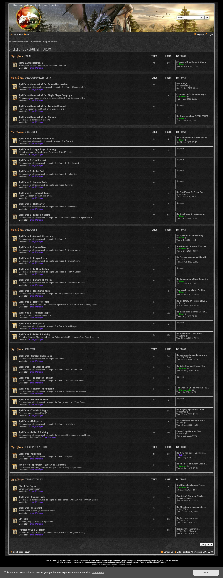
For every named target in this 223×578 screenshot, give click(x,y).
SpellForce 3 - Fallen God (31, 171)
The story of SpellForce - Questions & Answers (42, 464)
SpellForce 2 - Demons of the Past (36, 280)
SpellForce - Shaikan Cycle (32, 497)
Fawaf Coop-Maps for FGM (188, 431)
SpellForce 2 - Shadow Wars (32, 247)
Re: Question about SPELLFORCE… (193, 116)
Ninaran (182, 194)
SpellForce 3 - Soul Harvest (32, 160)
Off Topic (23, 518)
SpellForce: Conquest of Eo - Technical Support (42, 106)
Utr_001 (182, 509)
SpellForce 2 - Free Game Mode (34, 290)
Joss (181, 423)
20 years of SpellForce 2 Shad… (191, 62)
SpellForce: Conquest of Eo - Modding (37, 117)
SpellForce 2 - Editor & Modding (34, 334)
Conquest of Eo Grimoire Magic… (192, 94)
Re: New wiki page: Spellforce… (191, 453)
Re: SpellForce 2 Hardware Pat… (191, 312)
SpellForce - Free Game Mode (33, 399)
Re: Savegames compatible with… (192, 257)
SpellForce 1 (30, 349)
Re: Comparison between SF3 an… (192, 138)
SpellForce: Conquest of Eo (38, 77)
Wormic (182, 97)
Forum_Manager (36, 68)
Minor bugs (181, 83)
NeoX (181, 64)
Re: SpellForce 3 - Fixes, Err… (190, 192)
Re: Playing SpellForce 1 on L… (191, 409)
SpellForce (66, 560)
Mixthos (182, 412)
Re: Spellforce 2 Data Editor (189, 333)
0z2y (181, 455)
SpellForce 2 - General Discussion (36, 236)
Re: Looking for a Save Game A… (192, 279)
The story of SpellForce (36, 447)
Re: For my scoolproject (187, 518)
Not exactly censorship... (188, 529)
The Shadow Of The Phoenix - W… (192, 388)
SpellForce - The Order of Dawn (34, 366)
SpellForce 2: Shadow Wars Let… (192, 246)
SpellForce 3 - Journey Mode (33, 182)
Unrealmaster (185, 390)
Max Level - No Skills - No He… (191, 290)
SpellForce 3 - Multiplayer (32, 204)
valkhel (182, 336)
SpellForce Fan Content (30, 508)
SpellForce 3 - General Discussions (36, 138)
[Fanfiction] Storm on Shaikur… (191, 496)
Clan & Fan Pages (27, 486)
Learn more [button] (98, 572)
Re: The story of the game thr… (191, 507)
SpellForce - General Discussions (35, 356)
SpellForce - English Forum (30, 49)
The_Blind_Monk (186, 531)
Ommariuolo (184, 498)
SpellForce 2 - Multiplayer (32, 323)
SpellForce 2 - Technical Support (35, 312)
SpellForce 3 (31, 131)
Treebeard (183, 86)
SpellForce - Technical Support (34, 410)
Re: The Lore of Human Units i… (191, 464)
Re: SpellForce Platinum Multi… (191, 420)
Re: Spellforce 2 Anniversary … (191, 235)
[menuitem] (27, 34)
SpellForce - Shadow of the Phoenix (36, 388)
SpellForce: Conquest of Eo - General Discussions (44, 84)
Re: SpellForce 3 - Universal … (190, 214)
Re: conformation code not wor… (192, 355)
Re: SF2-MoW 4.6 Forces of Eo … (192, 301)
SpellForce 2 (31, 229)
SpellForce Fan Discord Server (190, 485)
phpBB (103, 564)
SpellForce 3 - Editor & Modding (34, 214)
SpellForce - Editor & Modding (33, 432)
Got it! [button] (206, 572)
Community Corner (34, 479)
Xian (181, 259)
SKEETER (184, 357)
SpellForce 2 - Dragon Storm (33, 258)
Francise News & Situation (32, 529)
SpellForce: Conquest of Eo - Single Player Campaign (45, 95)
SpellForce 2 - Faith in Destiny (34, 269)
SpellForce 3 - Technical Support (35, 193)
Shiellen (182, 520)
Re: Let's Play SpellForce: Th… (191, 366)
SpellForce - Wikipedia (30, 453)
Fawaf (181, 434)
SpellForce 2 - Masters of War (34, 301)
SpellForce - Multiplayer (31, 421)
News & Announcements (31, 62)
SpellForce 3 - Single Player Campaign (38, 149)
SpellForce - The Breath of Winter (36, 377)
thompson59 (35, 437)
